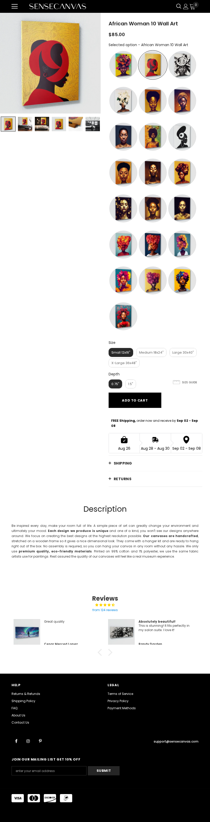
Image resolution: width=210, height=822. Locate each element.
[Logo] (57, 6)
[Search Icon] (178, 6)
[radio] (123, 65)
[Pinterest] (40, 740)
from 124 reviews (105, 610)
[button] (101, 652)
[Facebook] (16, 740)
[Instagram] (28, 740)
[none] (8, 124)
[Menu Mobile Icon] (15, 6)
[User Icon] (185, 6)
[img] (105, 605)
